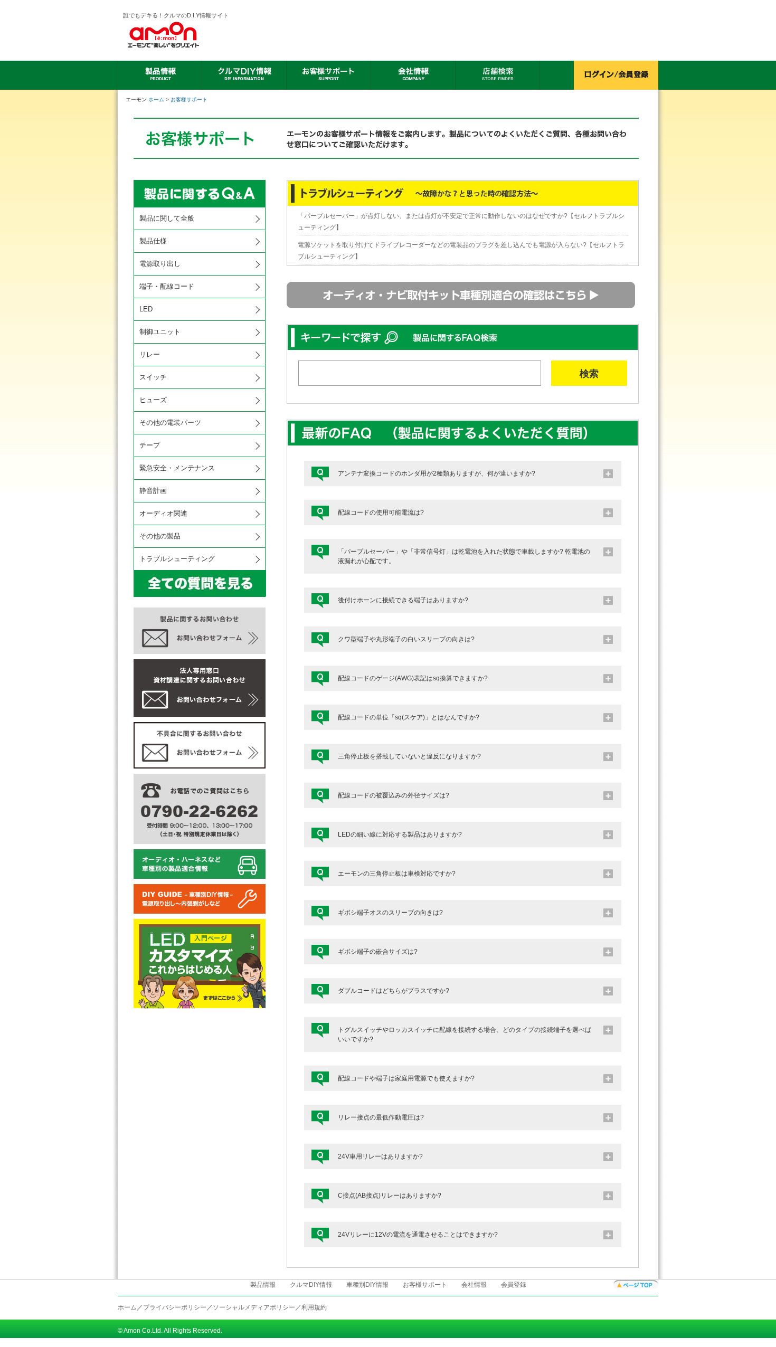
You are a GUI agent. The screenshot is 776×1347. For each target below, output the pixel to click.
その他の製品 (160, 536)
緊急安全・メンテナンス (177, 468)
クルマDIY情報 (311, 1284)
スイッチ (153, 377)
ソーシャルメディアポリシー (254, 1307)
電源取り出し (160, 264)
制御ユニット (160, 332)
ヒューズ (153, 400)
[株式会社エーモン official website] (176, 35)
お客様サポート (189, 99)
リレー (149, 354)
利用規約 (314, 1307)
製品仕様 (153, 241)
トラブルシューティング (177, 559)
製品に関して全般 (166, 218)
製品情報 (263, 1284)
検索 (589, 373)
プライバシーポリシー (174, 1307)
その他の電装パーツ (170, 422)
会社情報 (474, 1284)
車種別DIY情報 (367, 1284)
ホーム (156, 99)
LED (146, 309)
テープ (149, 445)
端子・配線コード (166, 286)
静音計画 (153, 491)
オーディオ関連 (163, 513)
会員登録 (513, 1284)
